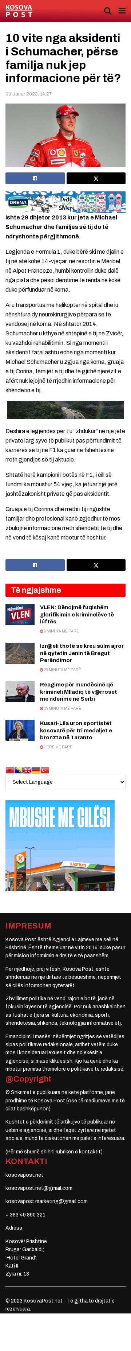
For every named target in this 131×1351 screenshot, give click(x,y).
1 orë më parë (57, 747)
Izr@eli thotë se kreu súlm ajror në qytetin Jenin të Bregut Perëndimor (82, 653)
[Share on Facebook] (35, 178)
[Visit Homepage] (19, 11)
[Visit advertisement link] (65, 202)
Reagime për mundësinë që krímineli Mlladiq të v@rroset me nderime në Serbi (78, 692)
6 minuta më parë (61, 631)
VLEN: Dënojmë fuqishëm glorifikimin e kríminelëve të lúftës (77, 614)
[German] (36, 770)
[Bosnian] (18, 770)
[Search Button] (107, 11)
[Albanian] (9, 770)
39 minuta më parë (62, 708)
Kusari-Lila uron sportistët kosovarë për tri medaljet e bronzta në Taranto (76, 730)
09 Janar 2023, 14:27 (28, 94)
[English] (27, 770)
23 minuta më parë (62, 670)
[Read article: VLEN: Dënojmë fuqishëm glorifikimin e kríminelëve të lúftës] (20, 614)
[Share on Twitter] (96, 178)
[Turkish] (44, 770)
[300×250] (60, 845)
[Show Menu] (122, 11)
